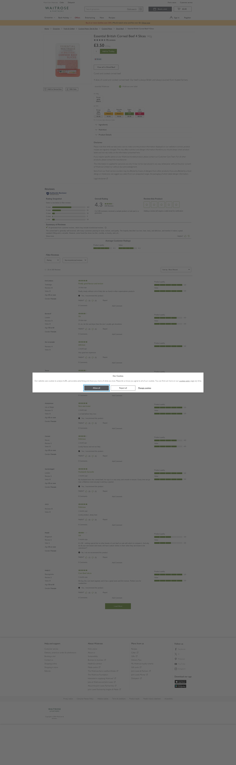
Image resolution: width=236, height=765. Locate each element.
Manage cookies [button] (144, 388)
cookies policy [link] (184, 381)
